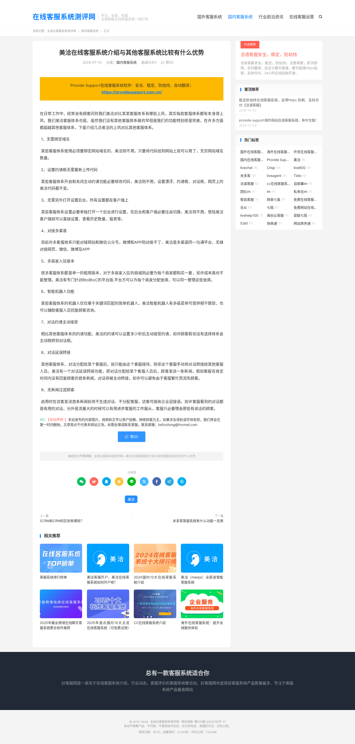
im (271, 191)
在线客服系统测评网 (64, 17)
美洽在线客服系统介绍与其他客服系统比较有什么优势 (131, 52)
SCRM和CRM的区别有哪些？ (62, 521)
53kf (246, 223)
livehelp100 (251, 215)
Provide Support (279, 160)
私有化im (303, 191)
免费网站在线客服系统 (306, 207)
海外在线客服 (279, 152)
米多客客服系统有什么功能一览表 (198, 521)
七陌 (272, 207)
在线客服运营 (301, 16)
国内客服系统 (240, 16)
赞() (167, 62)
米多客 (248, 176)
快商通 (274, 223)
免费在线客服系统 (306, 199)
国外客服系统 (209, 16)
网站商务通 (304, 223)
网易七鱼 (276, 199)
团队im (247, 191)
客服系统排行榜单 (53, 577)
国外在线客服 (252, 152)
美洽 (131, 499)
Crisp (273, 168)
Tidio (300, 176)
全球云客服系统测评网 (61, 31)
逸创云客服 (277, 215)
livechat (249, 168)
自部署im (303, 183)
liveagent (276, 176)
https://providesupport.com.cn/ (132, 92)
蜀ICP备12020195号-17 (210, 722)
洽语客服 (249, 183)
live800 (302, 168)
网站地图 (187, 722)
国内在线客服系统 (252, 160)
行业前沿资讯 (271, 16)
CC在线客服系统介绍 (150, 623)
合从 (246, 207)
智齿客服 (249, 199)
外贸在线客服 (306, 152)
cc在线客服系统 (279, 183)
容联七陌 (303, 215)
